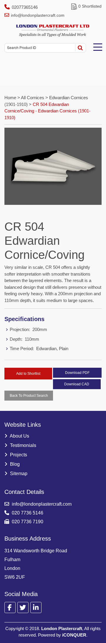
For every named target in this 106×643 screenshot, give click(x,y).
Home (10, 97)
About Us (19, 435)
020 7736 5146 (27, 512)
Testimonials (22, 445)
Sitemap (18, 473)
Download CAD (76, 384)
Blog (14, 464)
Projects (18, 454)
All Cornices (32, 97)
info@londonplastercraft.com (37, 15)
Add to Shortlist (28, 374)
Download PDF (77, 373)
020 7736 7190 (27, 521)
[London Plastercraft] (53, 31)
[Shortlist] (74, 6)
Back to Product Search (29, 396)
